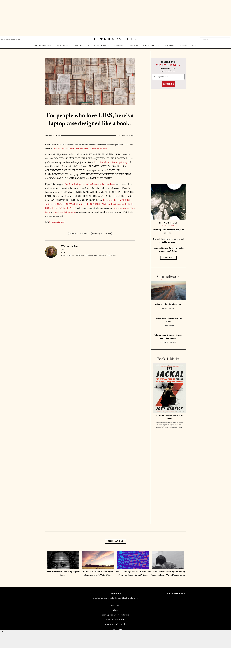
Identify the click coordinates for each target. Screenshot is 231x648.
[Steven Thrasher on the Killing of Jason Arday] (63, 566)
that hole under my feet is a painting (110, 163)
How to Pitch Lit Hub (115, 619)
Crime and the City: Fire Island (168, 304)
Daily (168, 222)
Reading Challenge (151, 45)
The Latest (115, 541)
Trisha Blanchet (169, 342)
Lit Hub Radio (118, 45)
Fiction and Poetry (63, 45)
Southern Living (56, 222)
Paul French (169, 308)
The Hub (108, 233)
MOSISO (85, 233)
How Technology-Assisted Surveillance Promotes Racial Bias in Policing (133, 573)
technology (96, 233)
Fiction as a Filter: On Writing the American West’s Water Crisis (98, 573)
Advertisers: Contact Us (116, 624)
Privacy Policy (115, 628)
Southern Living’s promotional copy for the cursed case (90, 184)
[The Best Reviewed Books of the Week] (169, 388)
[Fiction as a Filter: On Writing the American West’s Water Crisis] (98, 566)
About (115, 610)
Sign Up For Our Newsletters (115, 614)
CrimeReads (182, 45)
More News (168, 258)
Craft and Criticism (42, 45)
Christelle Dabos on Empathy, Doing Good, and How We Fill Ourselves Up (168, 573)
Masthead (115, 605)
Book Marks (169, 45)
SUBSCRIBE (168, 84)
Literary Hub (115, 39)
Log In (194, 45)
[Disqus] (90, 289)
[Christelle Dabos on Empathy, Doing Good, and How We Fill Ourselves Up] (168, 566)
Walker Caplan (53, 136)
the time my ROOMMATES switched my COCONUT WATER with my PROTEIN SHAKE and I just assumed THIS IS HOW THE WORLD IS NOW (89, 204)
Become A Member (101, 45)
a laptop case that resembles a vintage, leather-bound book (80, 149)
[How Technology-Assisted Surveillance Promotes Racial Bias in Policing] (133, 566)
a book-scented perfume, (64, 212)
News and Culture (83, 45)
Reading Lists (134, 45)
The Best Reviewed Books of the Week (169, 417)
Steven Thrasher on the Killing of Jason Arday (62, 573)
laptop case (73, 233)
